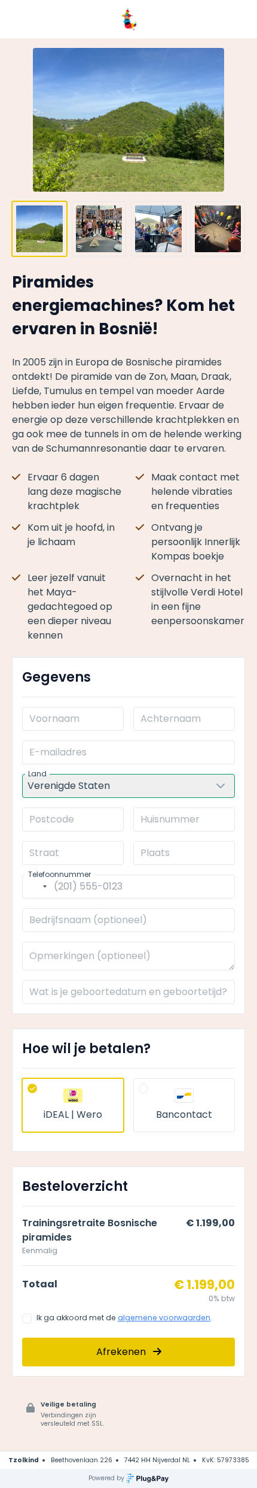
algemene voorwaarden (164, 1317)
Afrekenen (122, 1352)
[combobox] (36, 886)
